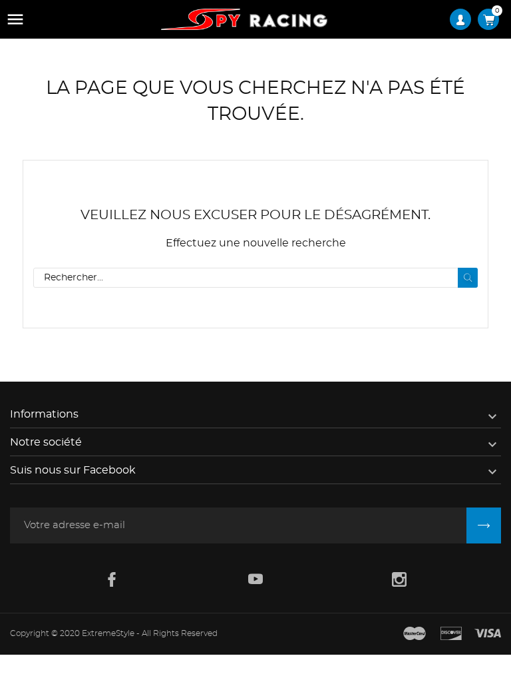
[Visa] (487, 634)
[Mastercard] (414, 634)
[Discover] (451, 634)
